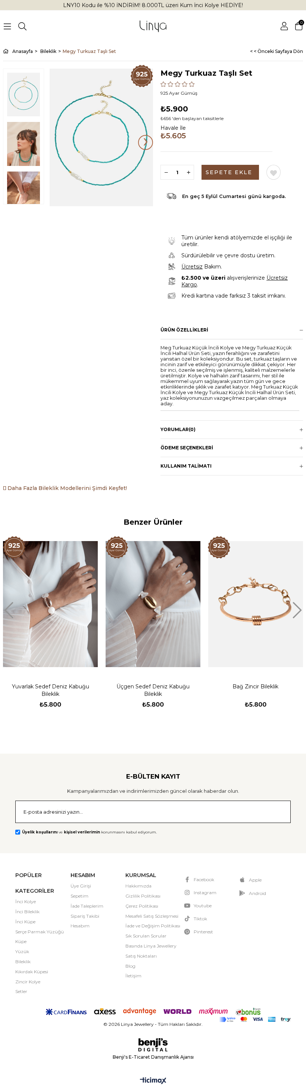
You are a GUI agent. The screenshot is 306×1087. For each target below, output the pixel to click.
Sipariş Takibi (85, 916)
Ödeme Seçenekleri (186, 447)
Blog (130, 966)
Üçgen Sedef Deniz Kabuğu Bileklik (153, 690)
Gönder (275, 813)
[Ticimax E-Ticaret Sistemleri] (153, 1081)
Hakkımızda (138, 886)
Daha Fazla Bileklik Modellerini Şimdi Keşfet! (66, 488)
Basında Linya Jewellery (151, 946)
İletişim (133, 975)
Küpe (20, 941)
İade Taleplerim (87, 906)
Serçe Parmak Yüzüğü (39, 931)
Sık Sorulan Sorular (145, 936)
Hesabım (80, 926)
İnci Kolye (25, 901)
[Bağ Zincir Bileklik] (255, 604)
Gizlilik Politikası (142, 896)
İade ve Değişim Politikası (152, 926)
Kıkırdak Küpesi (31, 971)
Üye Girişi (81, 886)
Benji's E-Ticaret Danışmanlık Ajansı (153, 1057)
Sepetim (79, 896)
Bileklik (23, 961)
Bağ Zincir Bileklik (255, 686)
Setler (21, 991)
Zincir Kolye (27, 981)
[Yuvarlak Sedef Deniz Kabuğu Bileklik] (50, 604)
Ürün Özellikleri (184, 330)
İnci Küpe (25, 921)
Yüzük (22, 951)
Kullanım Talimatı (186, 466)
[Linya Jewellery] (153, 26)
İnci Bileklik (27, 911)
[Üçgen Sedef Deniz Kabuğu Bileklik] (153, 604)
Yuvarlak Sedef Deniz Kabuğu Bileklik (50, 690)
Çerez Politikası (141, 906)
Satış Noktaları (141, 956)
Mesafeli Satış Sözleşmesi (151, 916)
